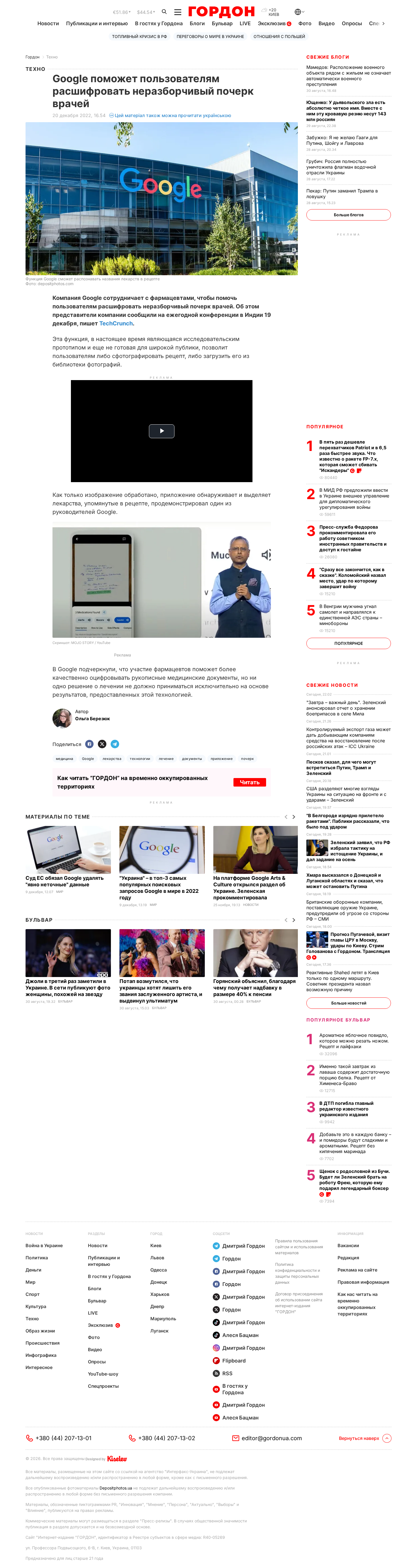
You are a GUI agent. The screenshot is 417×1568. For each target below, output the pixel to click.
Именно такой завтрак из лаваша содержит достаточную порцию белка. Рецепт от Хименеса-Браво (354, 1074)
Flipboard (234, 1361)
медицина (64, 759)
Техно (52, 56)
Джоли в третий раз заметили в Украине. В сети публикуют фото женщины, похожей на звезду (68, 987)
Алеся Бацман (240, 1335)
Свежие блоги (327, 57)
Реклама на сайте (357, 1270)
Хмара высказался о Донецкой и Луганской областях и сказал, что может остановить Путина (344, 880)
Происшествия (43, 1343)
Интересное (39, 1367)
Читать (250, 782)
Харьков (159, 1294)
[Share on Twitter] (102, 744)
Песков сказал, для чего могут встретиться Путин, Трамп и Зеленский (341, 767)
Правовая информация (363, 1282)
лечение (166, 759)
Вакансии (348, 1245)
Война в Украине (44, 1245)
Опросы (352, 23)
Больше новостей (348, 1003)
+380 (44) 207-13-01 (63, 1438)
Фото (304, 23)
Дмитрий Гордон (243, 1246)
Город (156, 1234)
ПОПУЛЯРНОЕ (325, 426)
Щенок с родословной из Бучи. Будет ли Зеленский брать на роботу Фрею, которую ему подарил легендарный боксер (354, 1179)
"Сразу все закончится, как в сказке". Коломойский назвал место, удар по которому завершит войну (352, 578)
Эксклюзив (272, 23)
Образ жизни (40, 1331)
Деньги (33, 1270)
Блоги (197, 23)
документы (192, 759)
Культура (36, 1306)
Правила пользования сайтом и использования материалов (299, 1246)
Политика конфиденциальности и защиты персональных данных (297, 1273)
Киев (155, 1245)
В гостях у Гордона (159, 23)
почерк (247, 759)
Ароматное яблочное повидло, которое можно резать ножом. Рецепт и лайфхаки (354, 1040)
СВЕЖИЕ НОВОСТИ (332, 685)
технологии (140, 759)
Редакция (348, 1257)
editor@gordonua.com (272, 1438)
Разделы (96, 1234)
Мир (59, 892)
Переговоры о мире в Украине (210, 36)
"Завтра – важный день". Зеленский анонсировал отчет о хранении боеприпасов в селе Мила (346, 708)
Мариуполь (163, 1318)
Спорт (33, 1294)
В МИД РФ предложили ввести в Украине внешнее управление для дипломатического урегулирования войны (354, 498)
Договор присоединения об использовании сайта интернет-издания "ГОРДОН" (299, 1302)
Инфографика (41, 1355)
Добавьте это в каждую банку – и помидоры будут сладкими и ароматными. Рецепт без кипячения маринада (355, 1142)
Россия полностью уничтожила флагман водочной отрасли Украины (341, 166)
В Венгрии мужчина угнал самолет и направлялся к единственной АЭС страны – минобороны (350, 614)
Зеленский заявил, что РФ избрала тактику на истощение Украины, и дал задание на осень (348, 851)
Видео (327, 23)
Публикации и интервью (97, 23)
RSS (227, 1373)
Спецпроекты (103, 1386)
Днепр (157, 1306)
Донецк (158, 1282)
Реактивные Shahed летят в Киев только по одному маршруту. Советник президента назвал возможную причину (342, 981)
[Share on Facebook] (89, 744)
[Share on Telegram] (115, 744)
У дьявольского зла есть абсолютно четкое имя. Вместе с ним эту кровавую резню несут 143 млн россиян (346, 110)
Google (88, 759)
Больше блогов (349, 214)
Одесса (158, 1270)
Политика (37, 1257)
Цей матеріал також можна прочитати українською (173, 115)
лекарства (112, 759)
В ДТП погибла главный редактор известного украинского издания (346, 1108)
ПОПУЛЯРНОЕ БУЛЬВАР (338, 1020)
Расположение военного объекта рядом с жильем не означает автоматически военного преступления (348, 75)
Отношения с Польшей (279, 36)
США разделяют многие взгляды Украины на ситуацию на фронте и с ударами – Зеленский (346, 794)
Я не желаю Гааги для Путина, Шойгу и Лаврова (342, 140)
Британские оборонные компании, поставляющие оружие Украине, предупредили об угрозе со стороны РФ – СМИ (347, 910)
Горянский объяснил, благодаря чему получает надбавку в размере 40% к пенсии (254, 987)
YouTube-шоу (103, 1374)
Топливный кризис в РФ (139, 36)
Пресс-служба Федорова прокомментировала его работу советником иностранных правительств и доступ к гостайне (353, 538)
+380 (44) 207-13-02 (166, 1438)
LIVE (245, 23)
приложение (222, 759)
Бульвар (222, 23)
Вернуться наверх (359, 1438)
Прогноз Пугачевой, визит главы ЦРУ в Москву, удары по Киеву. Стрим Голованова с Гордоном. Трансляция (348, 942)
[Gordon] (221, 12)
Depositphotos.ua (116, 1488)
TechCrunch (116, 323)
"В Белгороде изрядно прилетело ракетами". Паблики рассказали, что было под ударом (347, 821)
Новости (48, 23)
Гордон (32, 56)
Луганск (159, 1331)
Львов (157, 1257)
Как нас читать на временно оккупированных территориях (358, 1304)
